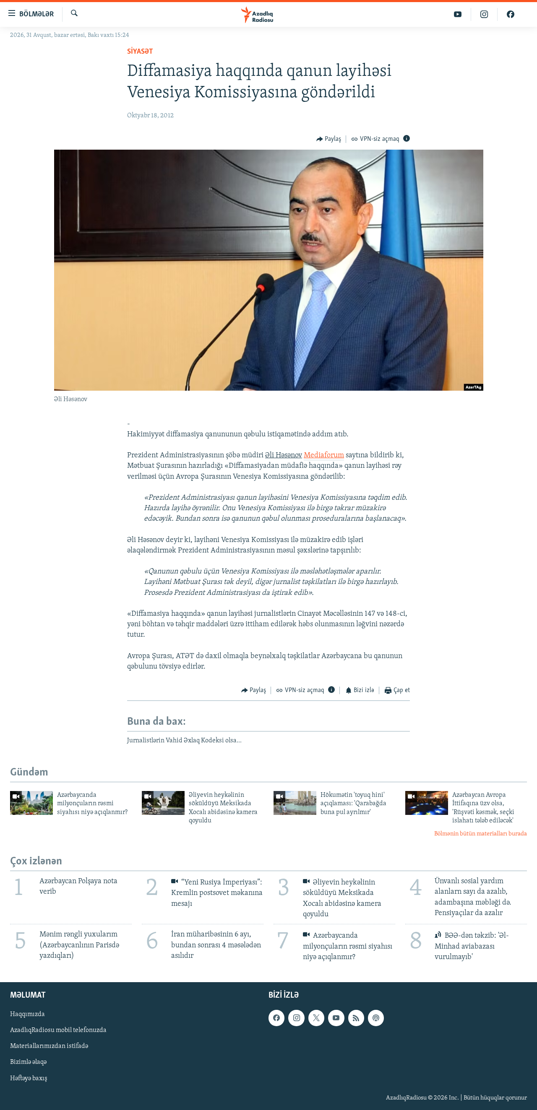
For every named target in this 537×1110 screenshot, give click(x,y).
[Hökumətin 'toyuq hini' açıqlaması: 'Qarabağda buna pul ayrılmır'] (295, 803)
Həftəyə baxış (28, 1078)
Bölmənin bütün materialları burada (480, 834)
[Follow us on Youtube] (336, 1018)
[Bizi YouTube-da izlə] (458, 14)
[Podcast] (376, 1018)
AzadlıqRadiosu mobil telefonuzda (58, 1030)
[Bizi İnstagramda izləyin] (484, 14)
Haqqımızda (27, 1014)
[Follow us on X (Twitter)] (316, 1018)
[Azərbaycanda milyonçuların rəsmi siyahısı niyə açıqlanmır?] (31, 803)
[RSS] (356, 1018)
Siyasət (140, 52)
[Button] (328, 139)
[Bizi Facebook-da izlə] (511, 14)
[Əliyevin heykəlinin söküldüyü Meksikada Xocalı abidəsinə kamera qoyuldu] (163, 803)
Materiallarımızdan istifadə (49, 1046)
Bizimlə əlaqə (28, 1062)
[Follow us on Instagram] (296, 1018)
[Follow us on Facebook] (276, 1018)
